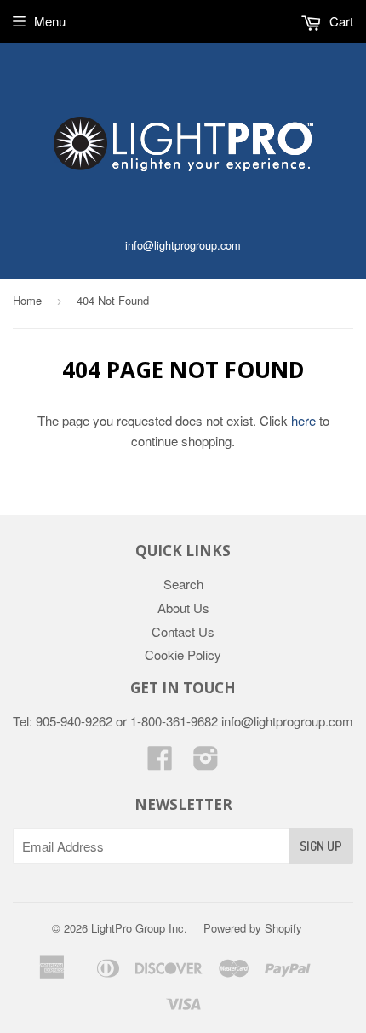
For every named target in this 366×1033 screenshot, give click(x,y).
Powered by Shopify (252, 928)
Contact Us (183, 631)
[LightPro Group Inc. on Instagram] (206, 763)
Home (27, 300)
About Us (183, 608)
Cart (339, 21)
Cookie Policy (183, 654)
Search (183, 584)
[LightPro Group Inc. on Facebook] (160, 763)
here (303, 420)
